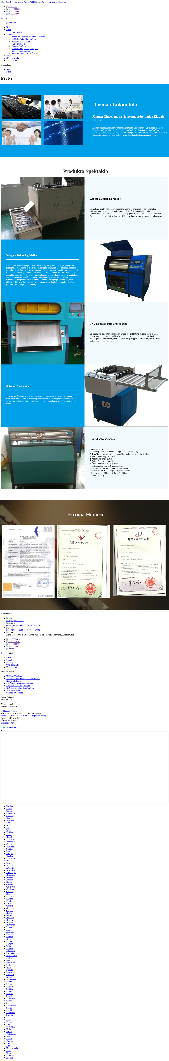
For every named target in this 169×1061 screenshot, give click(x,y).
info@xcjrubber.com (15, 620)
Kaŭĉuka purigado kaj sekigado (25, 48)
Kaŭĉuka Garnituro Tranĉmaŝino (25, 53)
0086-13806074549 (14, 625)
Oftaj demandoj (12, 58)
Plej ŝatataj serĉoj (39, 716)
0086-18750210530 (32, 625)
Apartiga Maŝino (19, 46)
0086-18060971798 (32, 630)
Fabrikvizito (17, 32)
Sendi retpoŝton (7, 723)
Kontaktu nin (11, 60)
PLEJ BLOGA (23, 716)
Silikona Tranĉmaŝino (21, 51)
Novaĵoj (9, 56)
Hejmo (9, 27)
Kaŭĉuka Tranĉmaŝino (21, 41)
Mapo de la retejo (8, 716)
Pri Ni (8, 29)
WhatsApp (11, 727)
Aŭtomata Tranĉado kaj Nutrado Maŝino (28, 37)
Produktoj (10, 34)
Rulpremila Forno (19, 44)
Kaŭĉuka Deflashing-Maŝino (24, 39)
